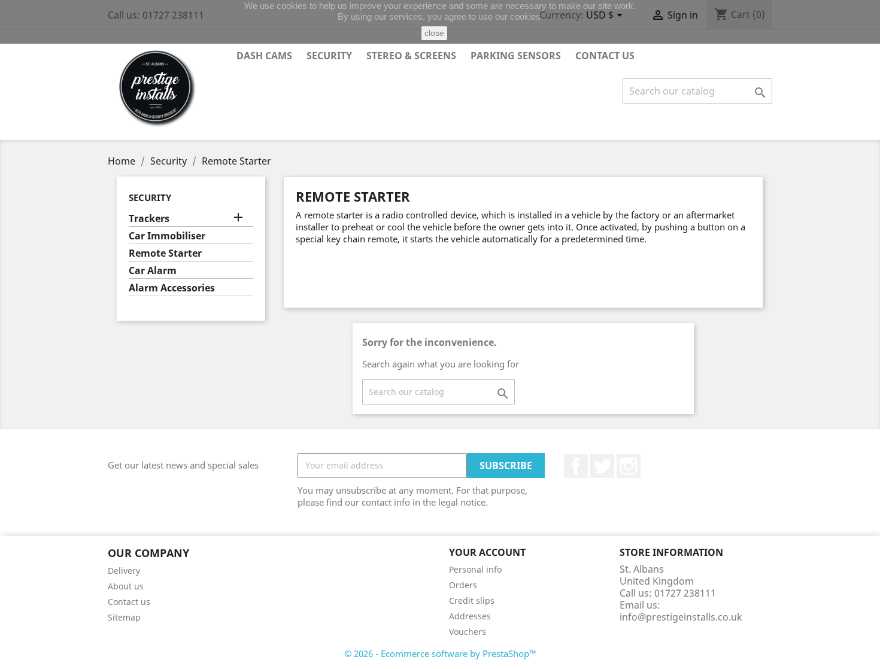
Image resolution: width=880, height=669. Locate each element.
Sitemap (124, 617)
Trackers (149, 218)
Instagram (629, 466)
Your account (487, 552)
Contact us (129, 601)
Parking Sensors (516, 55)
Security (329, 55)
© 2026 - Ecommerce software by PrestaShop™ (440, 653)
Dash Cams (264, 55)
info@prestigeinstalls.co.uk (681, 617)
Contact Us (605, 55)
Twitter (602, 466)
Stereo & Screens (411, 55)
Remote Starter (165, 253)
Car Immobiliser (167, 236)
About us (126, 586)
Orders (463, 585)
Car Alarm (153, 270)
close (434, 33)
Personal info (475, 569)
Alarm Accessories (172, 288)
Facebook (576, 466)
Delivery (124, 570)
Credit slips (471, 600)
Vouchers (467, 631)
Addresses (470, 616)
